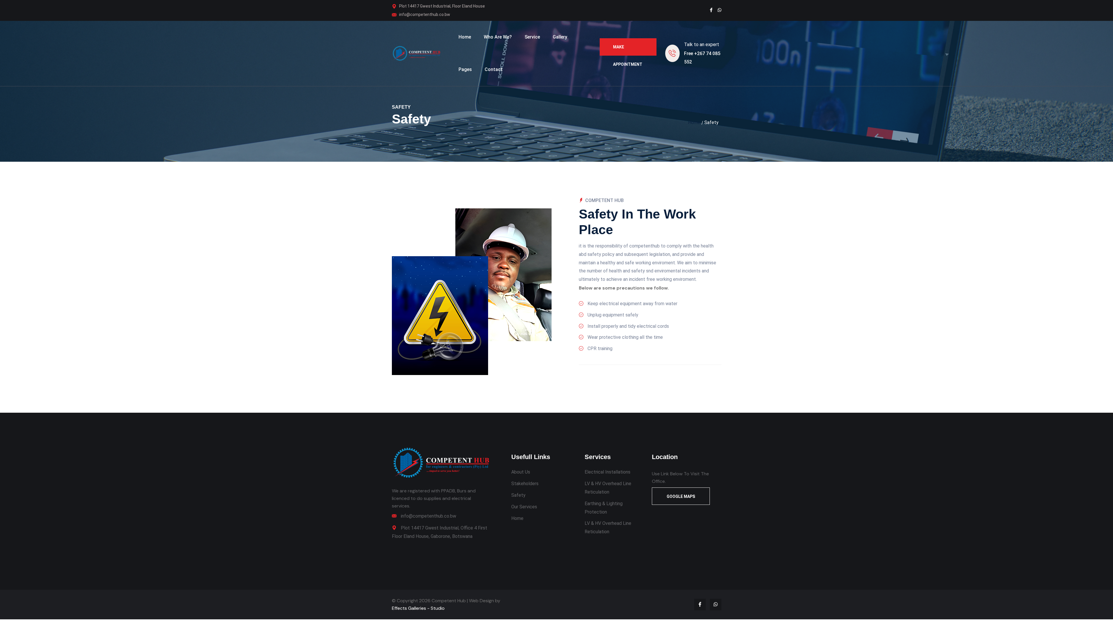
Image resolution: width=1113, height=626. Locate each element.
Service (532, 37)
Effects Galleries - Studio (418, 608)
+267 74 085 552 (702, 58)
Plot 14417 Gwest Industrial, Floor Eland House (442, 6)
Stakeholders (525, 483)
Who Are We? (498, 37)
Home (465, 37)
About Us (520, 472)
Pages (465, 69)
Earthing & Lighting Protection (604, 508)
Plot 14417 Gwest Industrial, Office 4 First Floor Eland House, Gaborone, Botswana (439, 532)
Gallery (560, 37)
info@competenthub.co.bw (424, 14)
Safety (518, 495)
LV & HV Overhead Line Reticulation (608, 488)
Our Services (524, 506)
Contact (494, 69)
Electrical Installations (607, 472)
